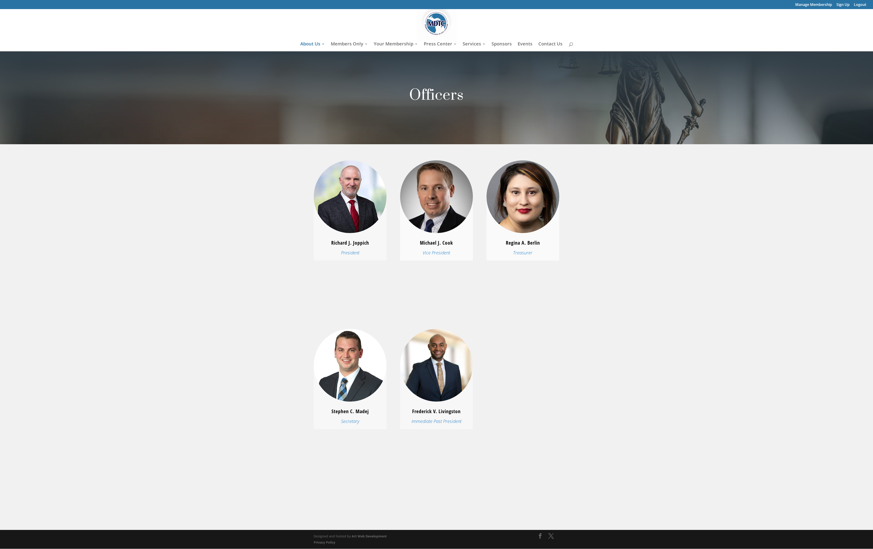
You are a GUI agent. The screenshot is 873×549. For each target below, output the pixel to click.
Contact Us (550, 44)
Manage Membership (813, 5)
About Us (310, 44)
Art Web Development (369, 536)
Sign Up (843, 5)
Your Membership (393, 44)
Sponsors (502, 44)
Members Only (347, 44)
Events (525, 44)
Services (472, 44)
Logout (860, 5)
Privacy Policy (324, 542)
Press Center (438, 44)
